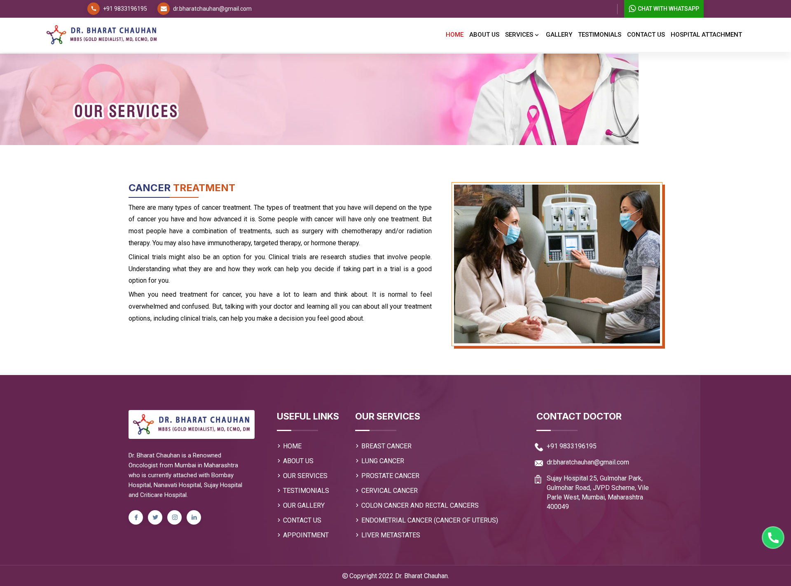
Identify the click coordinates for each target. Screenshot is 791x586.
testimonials (599, 34)
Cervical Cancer (389, 491)
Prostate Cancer (390, 476)
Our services (305, 476)
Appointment (306, 535)
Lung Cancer (382, 461)
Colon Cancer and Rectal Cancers (420, 505)
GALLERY (559, 34)
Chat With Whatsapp (668, 8)
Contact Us (646, 34)
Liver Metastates (390, 535)
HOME (292, 446)
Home (454, 34)
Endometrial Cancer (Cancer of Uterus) (429, 520)
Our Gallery (304, 505)
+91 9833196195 (125, 8)
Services (520, 34)
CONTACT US (302, 520)
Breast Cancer (386, 446)
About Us (484, 34)
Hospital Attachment (706, 34)
